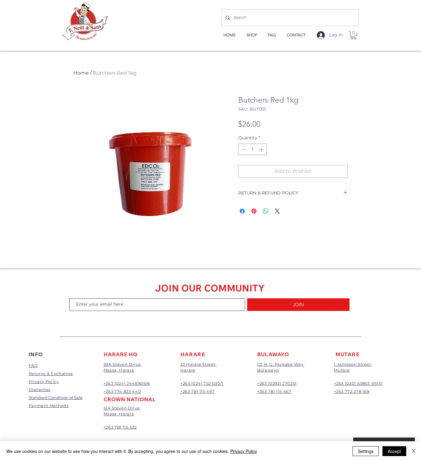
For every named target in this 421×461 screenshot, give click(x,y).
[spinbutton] (252, 149)
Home (81, 73)
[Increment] (262, 149)
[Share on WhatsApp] (265, 211)
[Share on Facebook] (242, 211)
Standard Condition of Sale (56, 397)
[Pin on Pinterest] (254, 211)
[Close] (413, 451)
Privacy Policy (243, 451)
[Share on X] (277, 211)
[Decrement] (243, 149)
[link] (354, 35)
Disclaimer (40, 389)
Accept (394, 451)
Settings (366, 451)
